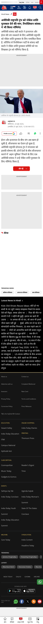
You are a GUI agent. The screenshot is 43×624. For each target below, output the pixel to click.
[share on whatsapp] (40, 582)
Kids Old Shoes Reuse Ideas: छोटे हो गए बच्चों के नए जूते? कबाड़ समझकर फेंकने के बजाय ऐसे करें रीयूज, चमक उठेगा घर (20, 309)
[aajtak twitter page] (28, 601)
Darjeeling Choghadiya (29, 557)
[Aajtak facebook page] (22, 601)
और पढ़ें (21, 169)
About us (4, 377)
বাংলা (32, 2)
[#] (35, 134)
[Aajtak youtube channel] (40, 601)
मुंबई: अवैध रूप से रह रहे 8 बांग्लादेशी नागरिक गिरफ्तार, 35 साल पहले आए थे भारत (21, 326)
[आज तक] (4, 7)
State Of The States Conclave (29, 511)
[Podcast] (24, 7)
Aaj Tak (21, 2)
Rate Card (25, 391)
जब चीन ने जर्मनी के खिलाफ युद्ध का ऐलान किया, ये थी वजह (20, 337)
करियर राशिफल (7, 292)
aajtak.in (11, 121)
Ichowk (27, 577)
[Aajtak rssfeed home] (34, 601)
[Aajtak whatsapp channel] (16, 601)
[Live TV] (35, 8)
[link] (41, 2)
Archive (37, 577)
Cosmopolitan (7, 465)
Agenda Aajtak (27, 491)
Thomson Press (28, 438)
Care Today (5, 540)
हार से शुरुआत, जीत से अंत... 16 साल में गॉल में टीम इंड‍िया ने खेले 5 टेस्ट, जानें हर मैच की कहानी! (20, 344)
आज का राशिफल (22, 292)
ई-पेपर (27, 2)
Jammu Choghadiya (9, 557)
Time (24, 471)
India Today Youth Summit (8, 511)
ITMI (3, 439)
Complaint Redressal (28, 384)
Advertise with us (7, 384)
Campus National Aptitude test (8, 448)
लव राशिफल (35, 292)
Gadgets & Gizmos (8, 477)
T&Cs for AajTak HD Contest (10, 414)
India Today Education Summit (10, 523)
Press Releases (27, 406)
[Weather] (19, 8)
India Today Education (10, 434)
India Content (27, 540)
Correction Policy (6, 406)
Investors (4, 391)
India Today (39, 2)
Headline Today (28, 545)
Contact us (25, 377)
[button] (38, 620)
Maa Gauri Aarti (8, 567)
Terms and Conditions (29, 399)
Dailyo (18, 577)
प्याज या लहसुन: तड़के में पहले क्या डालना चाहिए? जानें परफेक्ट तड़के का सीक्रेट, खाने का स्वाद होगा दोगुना (21, 365)
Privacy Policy (5, 399)
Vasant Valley (6, 428)
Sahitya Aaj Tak (7, 491)
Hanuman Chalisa (25, 567)
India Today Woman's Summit (30, 499)
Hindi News (5, 14)
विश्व (14, 14)
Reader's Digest (28, 465)
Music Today (6, 471)
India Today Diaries (29, 428)
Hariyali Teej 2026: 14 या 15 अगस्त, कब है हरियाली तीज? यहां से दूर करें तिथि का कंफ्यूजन (20, 351)
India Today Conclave (9, 496)
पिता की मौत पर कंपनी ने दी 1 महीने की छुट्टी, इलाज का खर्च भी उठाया (21, 316)
